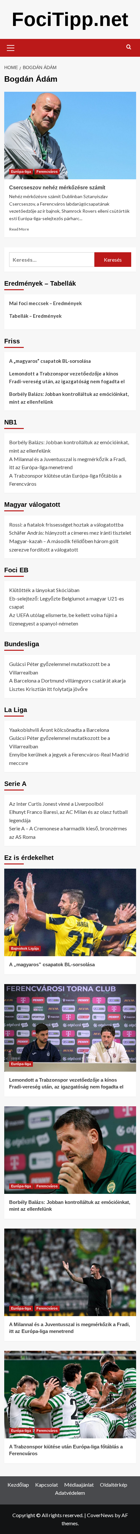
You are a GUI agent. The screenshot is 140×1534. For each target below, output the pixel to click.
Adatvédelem (70, 1493)
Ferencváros (47, 171)
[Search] (129, 47)
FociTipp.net (70, 19)
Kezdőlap (18, 1484)
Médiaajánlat (79, 1484)
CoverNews (100, 1515)
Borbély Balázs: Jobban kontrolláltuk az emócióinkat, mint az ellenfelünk (69, 398)
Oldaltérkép (113, 1484)
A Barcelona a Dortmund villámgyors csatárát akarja (67, 680)
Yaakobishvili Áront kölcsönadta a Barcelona (59, 730)
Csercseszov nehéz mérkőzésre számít (57, 187)
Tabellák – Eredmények (35, 316)
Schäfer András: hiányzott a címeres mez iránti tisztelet (70, 532)
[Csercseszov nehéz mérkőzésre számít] (70, 135)
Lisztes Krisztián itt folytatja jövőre (48, 689)
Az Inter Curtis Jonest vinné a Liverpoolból (56, 804)
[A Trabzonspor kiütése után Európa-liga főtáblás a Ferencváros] (70, 1394)
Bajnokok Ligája (25, 948)
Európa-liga (21, 171)
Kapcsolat (46, 1484)
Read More (19, 229)
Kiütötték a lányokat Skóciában (44, 590)
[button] (10, 47)
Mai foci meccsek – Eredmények (45, 303)
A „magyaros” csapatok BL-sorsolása (50, 361)
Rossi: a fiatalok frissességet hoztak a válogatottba (66, 524)
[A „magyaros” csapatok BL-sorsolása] (70, 912)
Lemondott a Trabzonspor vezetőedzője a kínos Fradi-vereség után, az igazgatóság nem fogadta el (67, 377)
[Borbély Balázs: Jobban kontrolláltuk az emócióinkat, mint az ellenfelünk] (70, 1150)
